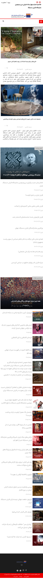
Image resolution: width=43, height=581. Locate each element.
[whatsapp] (20, 570)
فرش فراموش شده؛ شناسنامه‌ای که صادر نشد (27, 217)
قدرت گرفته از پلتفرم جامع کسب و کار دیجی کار (13, 574)
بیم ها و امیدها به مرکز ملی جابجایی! (30, 251)
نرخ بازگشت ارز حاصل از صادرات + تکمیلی (18, 375)
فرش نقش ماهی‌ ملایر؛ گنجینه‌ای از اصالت (28, 206)
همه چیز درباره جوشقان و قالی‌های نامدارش (25, 301)
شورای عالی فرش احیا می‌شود (22, 512)
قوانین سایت (26, 576)
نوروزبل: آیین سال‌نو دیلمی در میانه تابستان (17, 312)
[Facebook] (26, 570)
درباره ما (20, 576)
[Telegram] (17, 570)
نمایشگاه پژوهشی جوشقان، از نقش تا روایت (25, 175)
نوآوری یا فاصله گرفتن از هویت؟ (21, 474)
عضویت (3, 2)
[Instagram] (23, 570)
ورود (8, 2)
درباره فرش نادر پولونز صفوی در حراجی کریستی (27, 262)
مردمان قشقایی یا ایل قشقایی (21, 337)
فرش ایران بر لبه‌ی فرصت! (34, 195)
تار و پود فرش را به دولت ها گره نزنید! (19, 537)
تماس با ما (16, 576)
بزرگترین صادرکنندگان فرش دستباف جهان (29, 228)
